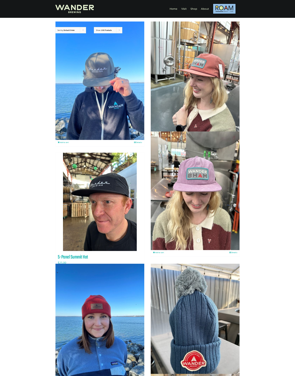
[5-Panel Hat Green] (99, 81)
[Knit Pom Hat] (195, 323)
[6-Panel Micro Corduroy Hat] (195, 191)
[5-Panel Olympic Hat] (195, 81)
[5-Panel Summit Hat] (99, 202)
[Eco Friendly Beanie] (99, 323)
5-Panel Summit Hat (73, 257)
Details (139, 142)
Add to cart (64, 142)
